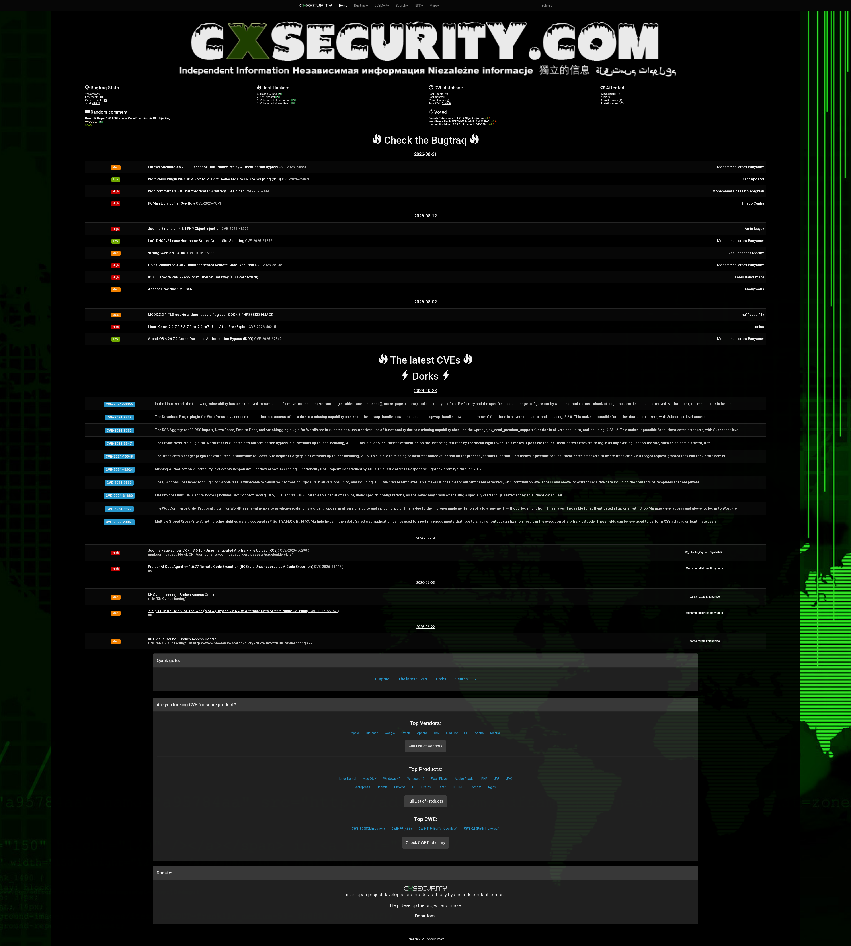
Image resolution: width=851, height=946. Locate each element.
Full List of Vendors (425, 746)
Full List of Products (425, 801)
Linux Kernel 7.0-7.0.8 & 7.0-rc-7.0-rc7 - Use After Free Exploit (212, 327)
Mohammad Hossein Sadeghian (738, 191)
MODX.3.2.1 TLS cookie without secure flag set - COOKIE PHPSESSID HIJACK (210, 315)
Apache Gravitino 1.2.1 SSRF (171, 289)
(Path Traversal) (481, 828)
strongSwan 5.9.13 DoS (181, 253)
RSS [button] (418, 5)
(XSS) (401, 828)
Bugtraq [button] (360, 5)
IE (413, 787)
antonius (757, 327)
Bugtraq (382, 679)
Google (390, 733)
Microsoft (371, 733)
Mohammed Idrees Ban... (275, 103)
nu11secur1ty (753, 315)
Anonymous (754, 289)
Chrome (400, 787)
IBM (437, 733)
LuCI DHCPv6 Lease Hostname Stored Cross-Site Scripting (210, 241)
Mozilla (495, 733)
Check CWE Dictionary (425, 842)
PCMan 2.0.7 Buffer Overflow (184, 203)
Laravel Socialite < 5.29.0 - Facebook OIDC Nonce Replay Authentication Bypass (227, 167)
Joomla (382, 787)
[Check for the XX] (280, 94)
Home (343, 5)
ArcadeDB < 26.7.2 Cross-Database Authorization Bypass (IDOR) (214, 339)
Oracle (406, 733)
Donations (425, 916)
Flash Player (439, 778)
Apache (422, 733)
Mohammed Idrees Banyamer (740, 167)
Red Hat (452, 733)
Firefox (426, 787)
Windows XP (392, 778)
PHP (484, 778)
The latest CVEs (412, 679)
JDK (509, 778)
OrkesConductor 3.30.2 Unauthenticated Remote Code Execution (215, 265)
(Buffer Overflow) (437, 828)
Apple (355, 733)
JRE (497, 778)
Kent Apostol (267, 97)
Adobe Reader (465, 778)
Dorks (441, 679)
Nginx (492, 787)
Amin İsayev (754, 229)
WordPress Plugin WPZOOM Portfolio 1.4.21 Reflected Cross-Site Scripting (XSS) (228, 179)
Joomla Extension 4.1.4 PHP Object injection (198, 229)
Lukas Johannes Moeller (744, 253)
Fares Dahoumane (749, 277)
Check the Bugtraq (425, 140)
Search (461, 679)
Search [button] (401, 5)
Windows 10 (415, 778)
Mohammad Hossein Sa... (275, 100)
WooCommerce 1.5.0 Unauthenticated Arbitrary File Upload (209, 191)
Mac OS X (370, 778)
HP (466, 733)
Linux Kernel (347, 778)
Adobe (479, 733)
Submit (546, 5)
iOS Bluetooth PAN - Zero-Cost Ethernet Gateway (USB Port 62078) (203, 277)
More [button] (433, 5)
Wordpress (362, 787)
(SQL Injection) (368, 828)
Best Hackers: (276, 87)
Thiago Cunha (269, 94)
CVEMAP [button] (381, 5)
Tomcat (476, 787)
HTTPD (458, 787)
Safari (442, 787)
